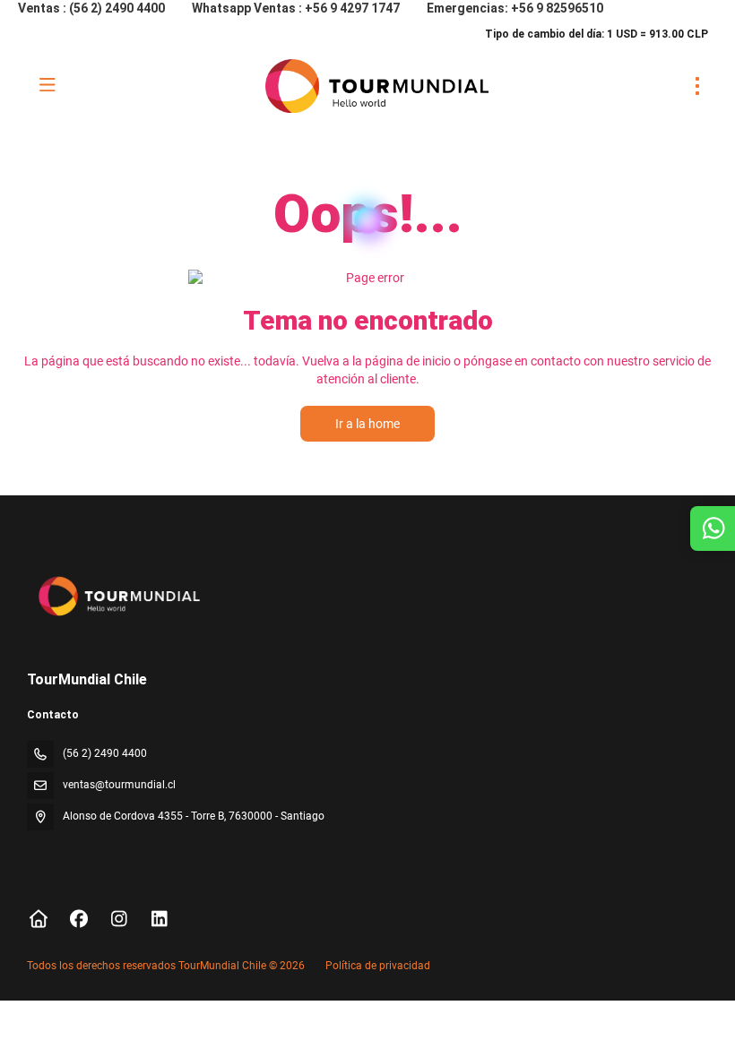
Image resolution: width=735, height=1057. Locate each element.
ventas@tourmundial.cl (119, 784)
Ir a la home (367, 424)
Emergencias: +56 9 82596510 (515, 8)
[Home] (38, 919)
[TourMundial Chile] (118, 595)
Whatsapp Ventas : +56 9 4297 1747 (296, 8)
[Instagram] (119, 919)
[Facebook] (78, 919)
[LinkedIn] (159, 919)
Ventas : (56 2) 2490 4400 (91, 8)
